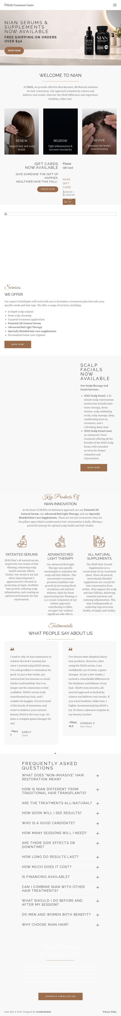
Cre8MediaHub (43, 1011)
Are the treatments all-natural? (57, 803)
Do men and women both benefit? (56, 914)
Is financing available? (46, 877)
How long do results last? (50, 857)
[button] (55, 753)
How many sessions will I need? (54, 833)
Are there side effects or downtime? (48, 845)
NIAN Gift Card (67, 183)
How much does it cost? (47, 867)
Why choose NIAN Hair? (45, 924)
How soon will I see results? (52, 813)
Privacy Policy (110, 1011)
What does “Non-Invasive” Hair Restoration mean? (53, 777)
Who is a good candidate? (48, 823)
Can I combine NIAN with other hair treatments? (53, 889)
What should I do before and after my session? (52, 902)
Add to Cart (71, 202)
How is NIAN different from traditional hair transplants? (54, 791)
